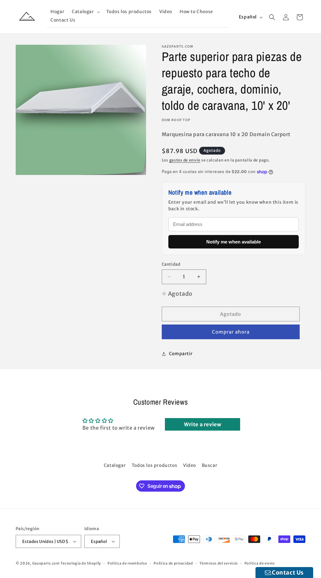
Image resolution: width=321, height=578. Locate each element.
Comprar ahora (231, 332)
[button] (85, 12)
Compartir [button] (180, 353)
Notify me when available (233, 241)
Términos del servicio (218, 563)
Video (189, 465)
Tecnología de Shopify (81, 563)
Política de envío (260, 563)
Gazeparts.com (46, 563)
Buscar (210, 465)
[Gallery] (81, 110)
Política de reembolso (127, 563)
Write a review (202, 424)
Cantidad (171, 264)
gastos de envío (185, 160)
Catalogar (115, 465)
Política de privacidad (173, 563)
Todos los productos (154, 465)
